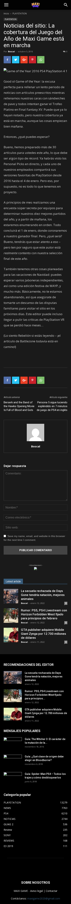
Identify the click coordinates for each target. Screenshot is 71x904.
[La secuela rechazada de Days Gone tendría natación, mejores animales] (11, 596)
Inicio (6, 13)
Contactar (51, 891)
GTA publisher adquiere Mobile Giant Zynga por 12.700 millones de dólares (43, 633)
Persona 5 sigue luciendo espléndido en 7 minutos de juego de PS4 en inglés (52, 406)
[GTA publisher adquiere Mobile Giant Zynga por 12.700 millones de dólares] (11, 635)
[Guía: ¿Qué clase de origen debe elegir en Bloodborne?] (13, 760)
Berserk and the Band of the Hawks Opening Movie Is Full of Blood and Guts (19, 406)
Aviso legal (36, 891)
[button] (66, 5)
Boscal (11, 51)
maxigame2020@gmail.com (43, 898)
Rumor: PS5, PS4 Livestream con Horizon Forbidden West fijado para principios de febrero (44, 614)
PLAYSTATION (20, 13)
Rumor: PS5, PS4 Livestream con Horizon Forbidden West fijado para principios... (44, 695)
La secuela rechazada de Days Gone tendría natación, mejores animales (43, 595)
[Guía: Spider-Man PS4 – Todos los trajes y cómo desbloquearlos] (13, 777)
